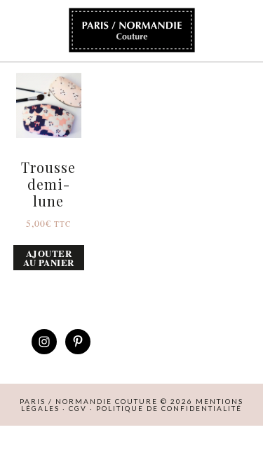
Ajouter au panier (48, 257)
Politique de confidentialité (169, 408)
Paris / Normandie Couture (132, 31)
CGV (78, 408)
